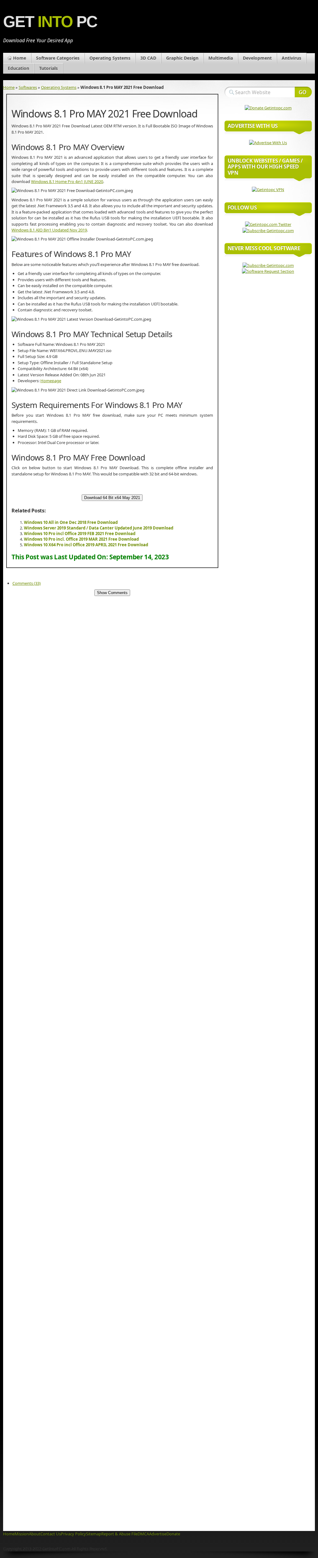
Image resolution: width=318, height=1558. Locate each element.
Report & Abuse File (119, 1534)
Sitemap (93, 1534)
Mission (22, 1534)
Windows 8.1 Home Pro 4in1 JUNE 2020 (67, 181)
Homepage (50, 380)
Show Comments (112, 592)
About (34, 1534)
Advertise (157, 1534)
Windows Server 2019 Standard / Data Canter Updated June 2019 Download (98, 528)
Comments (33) (26, 583)
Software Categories (58, 58)
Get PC (50, 21)
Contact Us (50, 1534)
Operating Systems (109, 58)
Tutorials (48, 68)
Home (19, 58)
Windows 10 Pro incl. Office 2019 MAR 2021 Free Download (81, 539)
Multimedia (220, 58)
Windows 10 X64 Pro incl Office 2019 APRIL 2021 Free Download (86, 545)
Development (257, 58)
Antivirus (291, 58)
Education (18, 68)
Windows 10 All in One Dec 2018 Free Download (71, 522)
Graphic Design (182, 58)
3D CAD (148, 58)
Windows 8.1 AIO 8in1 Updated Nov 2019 (49, 230)
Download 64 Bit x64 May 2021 (112, 497)
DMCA (143, 1534)
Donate (173, 1534)
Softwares (28, 87)
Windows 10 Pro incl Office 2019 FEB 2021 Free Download (79, 533)
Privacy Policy (73, 1534)
